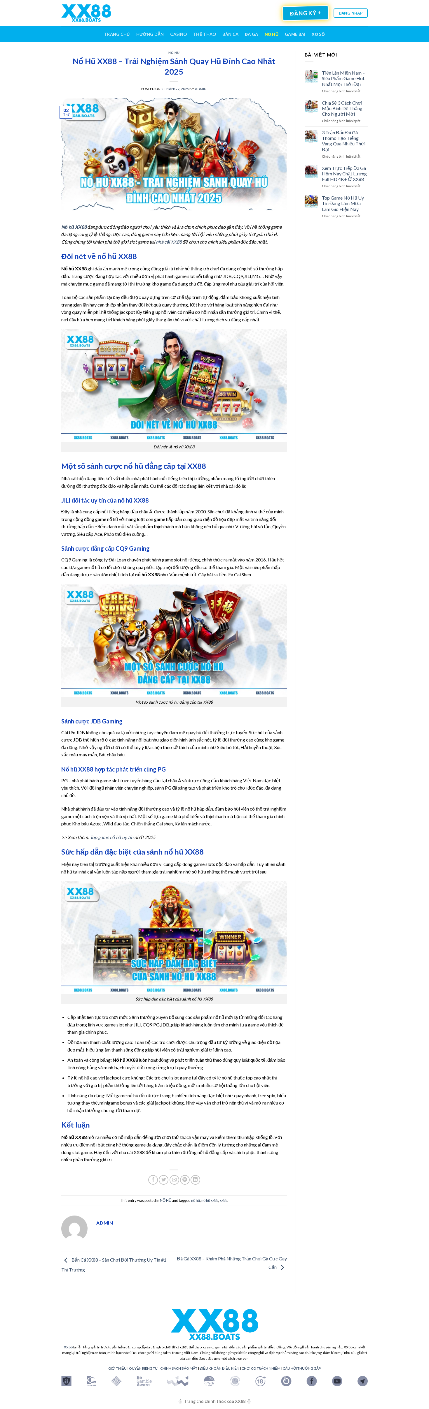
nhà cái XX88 (169, 241)
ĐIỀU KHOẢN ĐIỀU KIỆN (219, 1368)
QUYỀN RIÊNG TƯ (143, 1368)
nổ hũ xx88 (209, 1200)
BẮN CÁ (230, 34)
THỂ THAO (204, 34)
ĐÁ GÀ (251, 34)
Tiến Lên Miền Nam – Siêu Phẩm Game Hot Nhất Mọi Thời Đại (343, 78)
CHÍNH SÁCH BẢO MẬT (178, 1368)
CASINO (178, 34)
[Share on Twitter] (163, 1180)
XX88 (68, 1347)
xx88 (223, 1200)
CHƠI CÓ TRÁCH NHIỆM (261, 1368)
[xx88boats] (86, 13)
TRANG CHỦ (117, 34)
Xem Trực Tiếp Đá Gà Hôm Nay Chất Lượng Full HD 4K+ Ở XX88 (344, 173)
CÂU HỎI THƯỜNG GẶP (302, 1368)
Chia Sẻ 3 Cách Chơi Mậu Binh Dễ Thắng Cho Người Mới (342, 108)
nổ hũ (195, 1200)
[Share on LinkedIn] (195, 1180)
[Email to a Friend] (174, 1180)
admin (201, 89)
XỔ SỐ (318, 34)
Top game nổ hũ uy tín (111, 837)
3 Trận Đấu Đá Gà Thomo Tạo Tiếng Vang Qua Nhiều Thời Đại (343, 141)
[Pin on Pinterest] (185, 1180)
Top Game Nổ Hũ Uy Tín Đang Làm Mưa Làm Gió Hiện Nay (343, 203)
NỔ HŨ (271, 34)
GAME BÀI (295, 34)
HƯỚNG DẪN (150, 34)
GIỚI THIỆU (117, 1368)
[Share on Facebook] (153, 1180)
